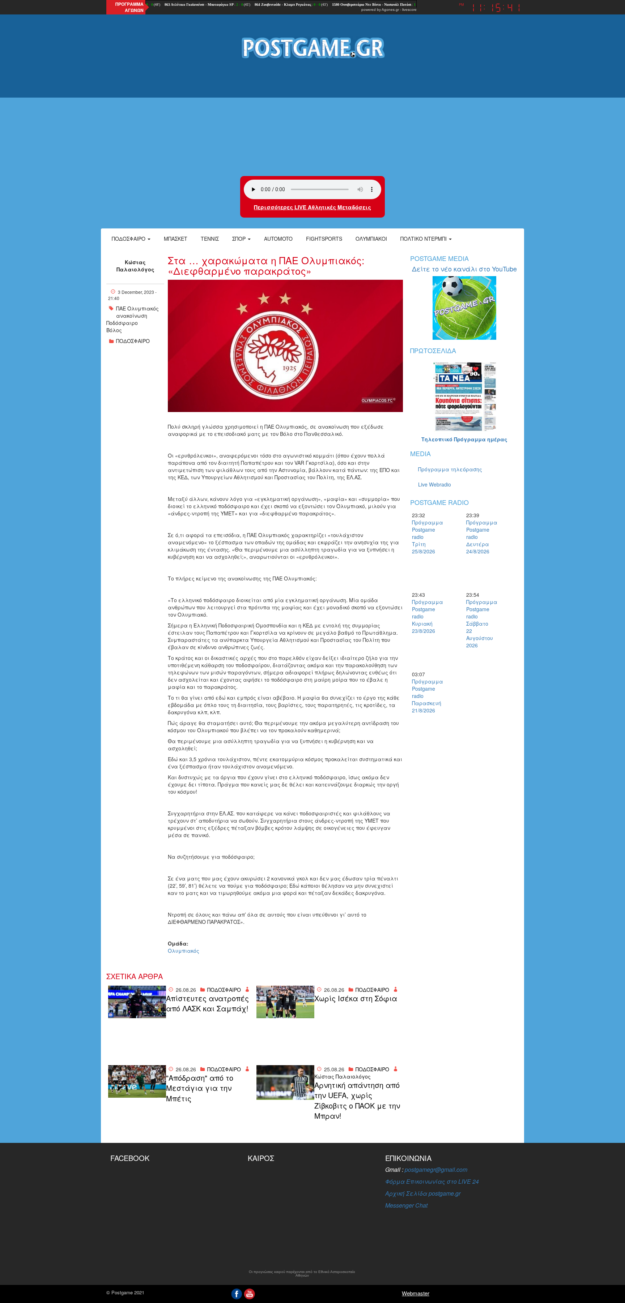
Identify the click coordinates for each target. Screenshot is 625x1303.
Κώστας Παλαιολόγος (135, 265)
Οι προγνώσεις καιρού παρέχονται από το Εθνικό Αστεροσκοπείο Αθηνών (302, 1273)
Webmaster (415, 1293)
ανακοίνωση (131, 315)
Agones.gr (390, 10)
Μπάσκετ (175, 238)
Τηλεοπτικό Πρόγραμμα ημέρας (464, 439)
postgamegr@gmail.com (436, 1169)
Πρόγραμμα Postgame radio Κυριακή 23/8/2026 (424, 616)
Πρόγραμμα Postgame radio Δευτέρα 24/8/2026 (479, 537)
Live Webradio (434, 484)
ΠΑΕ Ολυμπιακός (137, 308)
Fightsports (324, 238)
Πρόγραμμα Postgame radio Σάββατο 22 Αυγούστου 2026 (479, 623)
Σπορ (239, 238)
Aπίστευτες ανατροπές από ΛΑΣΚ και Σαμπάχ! (207, 1003)
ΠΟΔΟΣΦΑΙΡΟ (133, 340)
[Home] (312, 47)
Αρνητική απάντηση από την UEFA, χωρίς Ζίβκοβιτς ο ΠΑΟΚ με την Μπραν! (357, 1100)
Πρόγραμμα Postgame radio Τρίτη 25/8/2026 (424, 537)
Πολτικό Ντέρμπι (424, 238)
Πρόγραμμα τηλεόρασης (450, 469)
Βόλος (114, 330)
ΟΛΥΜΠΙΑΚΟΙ (371, 238)
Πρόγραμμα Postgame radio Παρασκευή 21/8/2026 (424, 696)
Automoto (278, 238)
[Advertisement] (312, 118)
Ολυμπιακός (183, 950)
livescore (409, 10)
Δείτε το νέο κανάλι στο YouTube (464, 268)
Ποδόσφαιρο (129, 238)
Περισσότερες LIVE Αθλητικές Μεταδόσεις (312, 207)
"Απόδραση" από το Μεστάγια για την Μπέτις (199, 1088)
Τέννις (210, 238)
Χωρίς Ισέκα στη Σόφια (355, 998)
